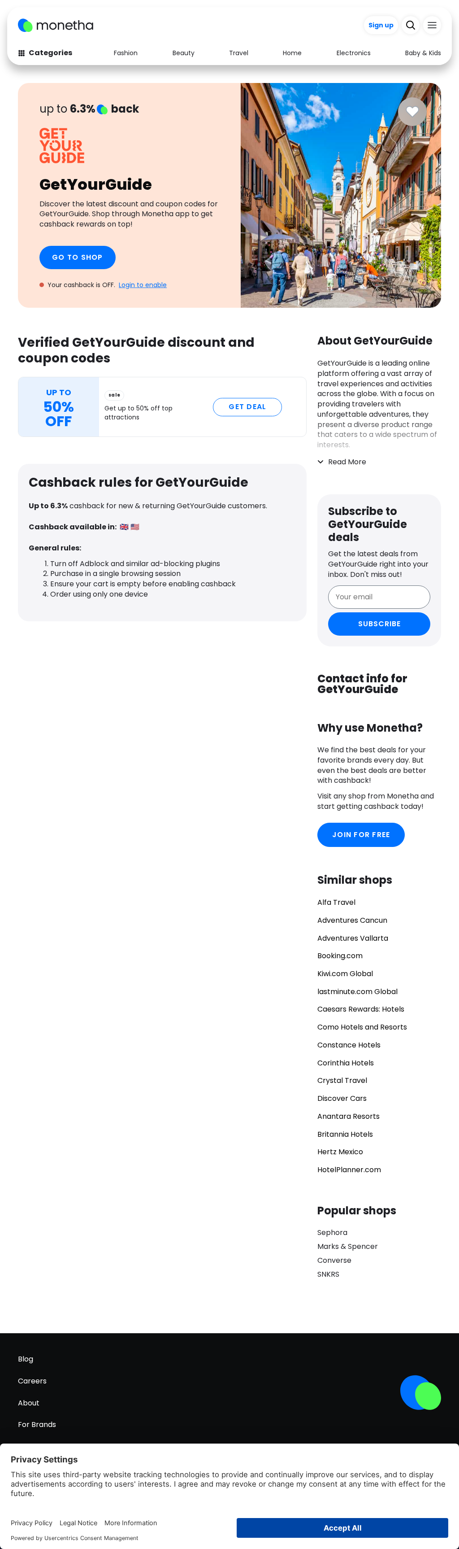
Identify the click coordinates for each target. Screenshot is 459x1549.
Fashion (126, 52)
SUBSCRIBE (379, 624)
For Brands (37, 1424)
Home (292, 52)
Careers (32, 1381)
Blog (25, 1359)
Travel (238, 52)
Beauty (184, 52)
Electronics (354, 52)
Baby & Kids (423, 52)
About (28, 1403)
